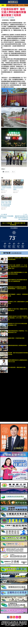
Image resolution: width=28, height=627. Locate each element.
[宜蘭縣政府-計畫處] (14, 564)
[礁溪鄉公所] (14, 505)
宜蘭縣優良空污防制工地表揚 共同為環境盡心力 (6, 188)
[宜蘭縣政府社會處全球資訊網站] (14, 589)
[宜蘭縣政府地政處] (14, 517)
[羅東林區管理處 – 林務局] (14, 583)
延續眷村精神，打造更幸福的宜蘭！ (16, 338)
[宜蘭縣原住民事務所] (14, 607)
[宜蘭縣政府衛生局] (14, 577)
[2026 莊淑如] (14, 479)
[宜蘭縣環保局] (14, 499)
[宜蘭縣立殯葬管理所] (14, 528)
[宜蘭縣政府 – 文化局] (14, 601)
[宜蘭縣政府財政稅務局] (14, 534)
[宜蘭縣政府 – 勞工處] (14, 613)
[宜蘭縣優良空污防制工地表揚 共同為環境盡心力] (6, 182)
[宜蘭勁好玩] (14, 493)
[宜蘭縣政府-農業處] (14, 571)
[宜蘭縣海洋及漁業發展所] (14, 511)
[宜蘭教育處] (14, 595)
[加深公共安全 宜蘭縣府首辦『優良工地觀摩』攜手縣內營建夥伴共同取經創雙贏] (6, 197)
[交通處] (14, 540)
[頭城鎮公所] (14, 552)
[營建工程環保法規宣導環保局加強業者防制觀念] (18, 182)
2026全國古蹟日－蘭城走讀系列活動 (17, 367)
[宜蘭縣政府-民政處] (5, 566)
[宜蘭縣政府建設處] (14, 546)
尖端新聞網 (11, 17)
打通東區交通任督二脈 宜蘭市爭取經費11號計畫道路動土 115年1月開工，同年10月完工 (18, 318)
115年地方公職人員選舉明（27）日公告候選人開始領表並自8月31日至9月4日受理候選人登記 (17, 266)
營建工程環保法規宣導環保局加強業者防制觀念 (18, 188)
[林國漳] (14, 451)
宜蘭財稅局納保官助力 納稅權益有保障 (17, 345)
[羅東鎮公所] (14, 487)
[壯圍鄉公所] (14, 558)
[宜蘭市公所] (14, 523)
